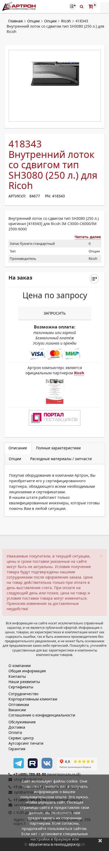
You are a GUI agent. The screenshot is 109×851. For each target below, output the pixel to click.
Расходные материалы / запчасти (61, 458)
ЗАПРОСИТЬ (55, 313)
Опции (33, 20)
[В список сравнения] (72, 6)
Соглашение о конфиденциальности (41, 715)
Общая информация (27, 670)
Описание (17, 447)
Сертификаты (20, 686)
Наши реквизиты (24, 681)
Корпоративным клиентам (32, 698)
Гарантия (16, 748)
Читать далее (88, 236)
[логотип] (19, 6)
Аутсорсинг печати (25, 743)
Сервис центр (21, 737)
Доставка (16, 727)
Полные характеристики (58, 447)
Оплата (15, 732)
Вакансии (17, 709)
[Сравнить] (94, 278)
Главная (15, 20)
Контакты (17, 676)
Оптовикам (18, 704)
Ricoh (66, 20)
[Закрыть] (100, 840)
